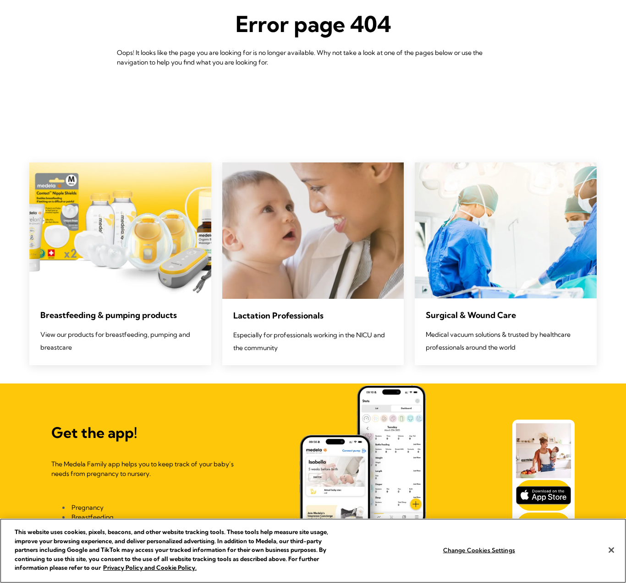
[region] (313, 550)
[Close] (611, 550)
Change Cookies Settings (479, 549)
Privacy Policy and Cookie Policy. (150, 567)
